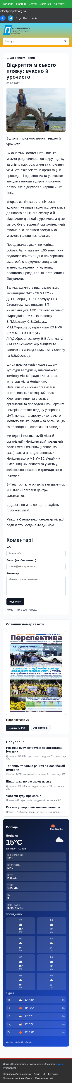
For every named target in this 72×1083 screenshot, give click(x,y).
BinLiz (60, 1063)
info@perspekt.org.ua (13, 11)
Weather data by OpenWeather (20, 1042)
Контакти (59, 3)
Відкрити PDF (17, 727)
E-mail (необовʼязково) (21, 560)
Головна (8, 3)
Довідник (45, 3)
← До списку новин (20, 57)
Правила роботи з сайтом (17, 1074)
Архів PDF (40, 1074)
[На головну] (17, 30)
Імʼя (8, 547)
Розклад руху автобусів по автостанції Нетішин (34, 749)
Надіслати (15, 601)
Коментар (12, 573)
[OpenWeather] (57, 827)
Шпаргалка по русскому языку (28, 781)
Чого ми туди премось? (23, 795)
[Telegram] (10, 18)
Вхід (18, 18)
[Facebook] (3, 18)
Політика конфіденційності (17, 1078)
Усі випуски (40, 727)
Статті (33, 3)
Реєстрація (30, 18)
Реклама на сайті (44, 1078)
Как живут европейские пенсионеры (33, 807)
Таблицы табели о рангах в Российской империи (35, 767)
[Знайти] (65, 41)
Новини (21, 3)
